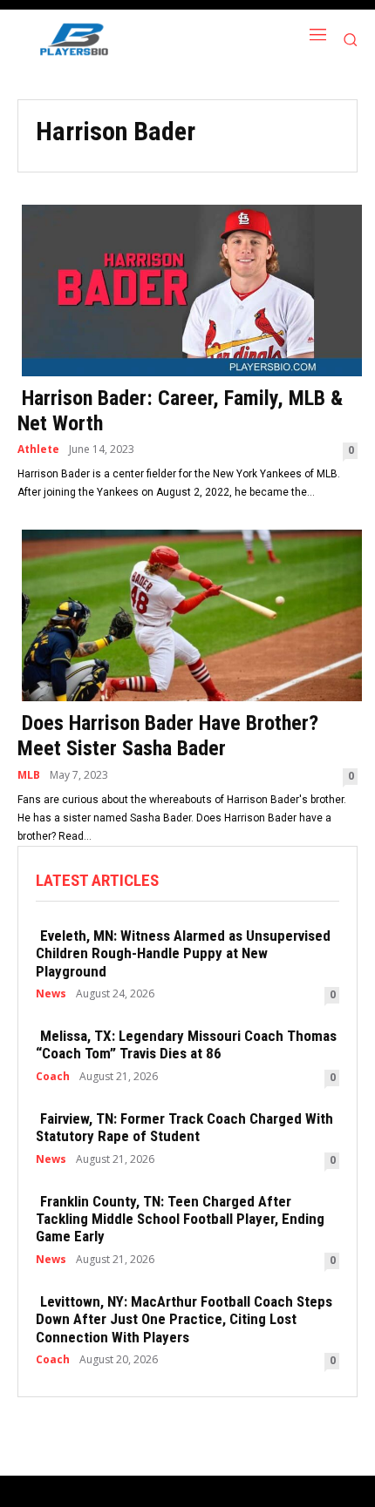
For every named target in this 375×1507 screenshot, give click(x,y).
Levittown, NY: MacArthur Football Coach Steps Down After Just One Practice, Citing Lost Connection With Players (184, 1319)
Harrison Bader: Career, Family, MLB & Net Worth (180, 411)
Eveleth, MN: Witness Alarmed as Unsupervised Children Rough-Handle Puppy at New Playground (183, 953)
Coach (53, 1076)
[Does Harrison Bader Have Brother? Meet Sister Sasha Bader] (187, 613)
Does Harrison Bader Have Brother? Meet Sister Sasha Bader (167, 735)
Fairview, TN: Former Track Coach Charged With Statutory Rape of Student (184, 1127)
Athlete (38, 449)
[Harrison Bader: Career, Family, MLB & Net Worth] (187, 289)
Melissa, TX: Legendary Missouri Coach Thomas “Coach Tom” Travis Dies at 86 (186, 1044)
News (51, 994)
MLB (28, 775)
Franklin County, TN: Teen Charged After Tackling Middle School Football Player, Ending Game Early (180, 1219)
